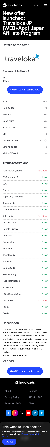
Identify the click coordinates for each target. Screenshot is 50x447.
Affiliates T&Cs (36, 397)
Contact (33, 391)
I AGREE (9, 441)
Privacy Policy (27, 434)
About (8, 391)
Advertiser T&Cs (13, 403)
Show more (8, 361)
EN (34, 5)
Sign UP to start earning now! (25, 89)
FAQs (31, 403)
